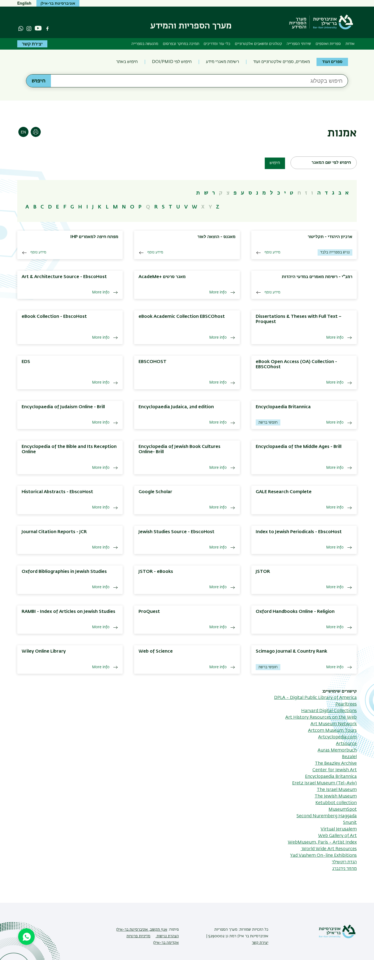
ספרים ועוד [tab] (332, 62)
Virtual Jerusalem (339, 829)
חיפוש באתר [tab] (127, 62)
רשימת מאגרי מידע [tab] (222, 62)
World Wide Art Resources (329, 849)
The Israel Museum (337, 790)
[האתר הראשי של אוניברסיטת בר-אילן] (337, 937)
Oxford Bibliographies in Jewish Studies (64, 572)
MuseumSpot (343, 809)
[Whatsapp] (20, 28)
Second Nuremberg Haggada (327, 816)
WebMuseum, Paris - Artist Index (322, 842)
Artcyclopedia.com (337, 737)
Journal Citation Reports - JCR (54, 532)
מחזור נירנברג (344, 869)
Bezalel (349, 757)
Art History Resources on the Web (321, 717)
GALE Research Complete (284, 492)
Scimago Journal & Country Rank (291, 651)
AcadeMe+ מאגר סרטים (162, 277)
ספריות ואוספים (328, 44)
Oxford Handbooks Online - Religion (295, 612)
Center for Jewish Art (334, 770)
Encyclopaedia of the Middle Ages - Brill (298, 447)
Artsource (346, 744)
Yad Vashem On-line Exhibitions (323, 855)
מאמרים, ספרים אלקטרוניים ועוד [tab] (281, 62)
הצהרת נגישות (167, 936)
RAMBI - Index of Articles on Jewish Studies (68, 612)
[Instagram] (29, 28)
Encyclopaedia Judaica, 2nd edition (176, 407)
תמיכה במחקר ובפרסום (181, 44)
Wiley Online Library (44, 651)
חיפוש (275, 163)
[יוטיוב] (38, 28)
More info (218, 292)
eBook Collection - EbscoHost (54, 317)
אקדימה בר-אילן (166, 943)
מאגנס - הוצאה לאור (216, 237)
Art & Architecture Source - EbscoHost (64, 277)
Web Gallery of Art (337, 836)
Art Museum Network (333, 724)
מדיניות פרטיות (138, 936)
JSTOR (263, 572)
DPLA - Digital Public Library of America (315, 698)
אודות (350, 44)
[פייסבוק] (47, 28)
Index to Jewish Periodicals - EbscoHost (299, 532)
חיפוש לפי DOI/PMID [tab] (172, 62)
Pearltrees (346, 704)
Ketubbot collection (336, 803)
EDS (26, 362)
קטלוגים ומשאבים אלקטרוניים (258, 44)
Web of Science (156, 651)
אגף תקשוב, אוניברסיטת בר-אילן (141, 930)
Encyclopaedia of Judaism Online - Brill (63, 407)
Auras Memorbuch (337, 750)
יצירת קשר (32, 44)
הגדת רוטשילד (344, 862)
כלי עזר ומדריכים (217, 44)
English (24, 3)
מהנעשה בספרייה (144, 44)
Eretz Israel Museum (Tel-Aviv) (324, 783)
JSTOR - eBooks (156, 572)
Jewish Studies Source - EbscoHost (176, 532)
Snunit (350, 823)
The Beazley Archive (336, 763)
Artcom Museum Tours (332, 730)
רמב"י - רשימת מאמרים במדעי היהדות (317, 277)
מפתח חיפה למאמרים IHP (94, 237)
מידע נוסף (272, 252)
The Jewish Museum (336, 796)
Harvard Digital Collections (329, 711)
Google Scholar (155, 492)
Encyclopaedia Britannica (283, 407)
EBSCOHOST (152, 362)
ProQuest (149, 612)
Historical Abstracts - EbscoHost (57, 492)
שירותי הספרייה (299, 44)
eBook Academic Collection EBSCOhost (182, 317)
